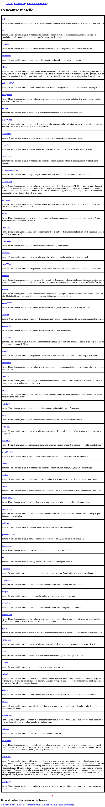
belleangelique (7, 19)
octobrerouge (7, 580)
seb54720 (6, 603)
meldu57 (5, 276)
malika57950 (7, 615)
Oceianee (5, 376)
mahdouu (5, 729)
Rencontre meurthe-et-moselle (13, 805)
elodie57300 (7, 715)
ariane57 (5, 289)
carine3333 (6, 241)
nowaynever (7, 95)
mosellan (5, 390)
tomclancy (6, 200)
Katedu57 (6, 404)
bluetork (5, 463)
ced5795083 (7, 120)
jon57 (4, 557)
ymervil (5, 351)
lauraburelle (6, 326)
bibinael (5, 67)
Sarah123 (5, 415)
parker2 (5, 674)
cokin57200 (6, 264)
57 (3, 30)
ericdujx (5, 475)
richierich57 (6, 757)
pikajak (5, 592)
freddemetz (6, 337)
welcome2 (6, 427)
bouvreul (5, 651)
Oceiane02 (6, 227)
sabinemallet (7, 182)
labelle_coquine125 (10, 498)
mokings (5, 523)
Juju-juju (5, 44)
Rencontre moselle (49, 805)
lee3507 (5, 702)
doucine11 (6, 440)
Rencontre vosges (65, 805)
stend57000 (6, 640)
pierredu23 (6, 486)
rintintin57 (6, 253)
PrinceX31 (6, 145)
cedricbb (5, 314)
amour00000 (7, 303)
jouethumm (6, 56)
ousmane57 (6, 156)
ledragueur (6, 569)
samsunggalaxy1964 (10, 170)
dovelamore (6, 741)
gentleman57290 (8, 534)
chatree (5, 214)
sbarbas (5, 663)
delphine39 (6, 363)
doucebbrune (7, 546)
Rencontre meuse (34, 805)
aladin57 (5, 108)
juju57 (4, 628)
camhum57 (6, 133)
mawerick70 (7, 509)
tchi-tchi (5, 690)
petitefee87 (6, 782)
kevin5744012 (7, 452)
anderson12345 (8, 83)
